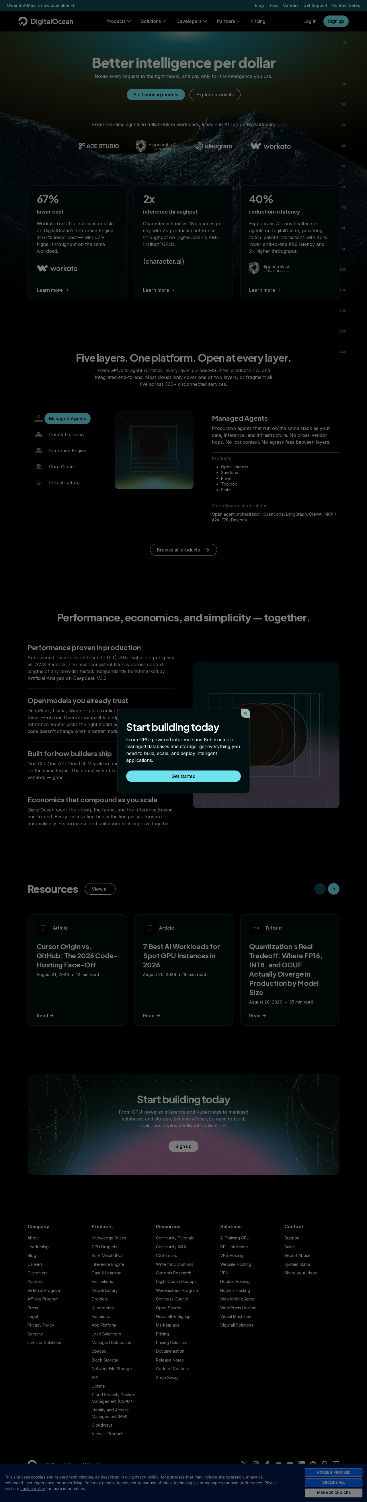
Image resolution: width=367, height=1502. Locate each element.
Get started (183, 776)
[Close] (245, 713)
